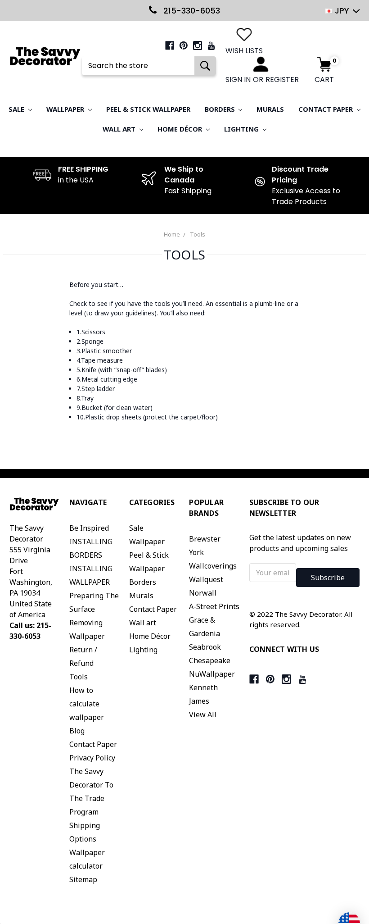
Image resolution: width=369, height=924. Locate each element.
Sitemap (83, 879)
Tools (197, 234)
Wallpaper (66, 109)
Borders (221, 109)
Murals (270, 109)
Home (172, 234)
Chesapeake (209, 660)
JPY (342, 10)
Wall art (120, 128)
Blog (77, 731)
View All (202, 714)
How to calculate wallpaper (86, 703)
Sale (17, 109)
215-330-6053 (190, 10)
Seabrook (205, 647)
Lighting (242, 128)
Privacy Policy (92, 758)
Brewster (204, 539)
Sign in (238, 79)
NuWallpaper (212, 674)
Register (282, 79)
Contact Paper (326, 109)
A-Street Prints (214, 606)
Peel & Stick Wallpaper (148, 109)
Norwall (202, 593)
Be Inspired (89, 528)
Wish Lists (244, 51)
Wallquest (206, 579)
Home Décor (181, 128)
